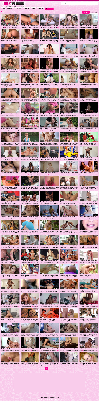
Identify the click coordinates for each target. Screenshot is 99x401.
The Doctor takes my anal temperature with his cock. (89, 55)
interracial (26, 174)
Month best (26, 8)
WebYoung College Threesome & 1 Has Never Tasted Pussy (89, 319)
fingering (76, 56)
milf (63, 56)
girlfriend (96, 144)
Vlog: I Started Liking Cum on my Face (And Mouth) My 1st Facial (69, 25)
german (34, 144)
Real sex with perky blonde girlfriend (49, 187)
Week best (18, 8)
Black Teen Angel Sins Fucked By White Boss (30, 172)
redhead (55, 291)
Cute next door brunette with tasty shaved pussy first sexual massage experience (49, 275)
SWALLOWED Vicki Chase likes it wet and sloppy (10, 334)
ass (9, 27)
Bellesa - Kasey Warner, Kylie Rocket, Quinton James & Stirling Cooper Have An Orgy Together (10, 246)
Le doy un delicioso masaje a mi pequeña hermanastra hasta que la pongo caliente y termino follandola (89, 290)
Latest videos (94, 12)
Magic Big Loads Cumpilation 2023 (9, 55)
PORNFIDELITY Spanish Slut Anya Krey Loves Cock (49, 260)
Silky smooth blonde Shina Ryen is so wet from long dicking (30, 334)
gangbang (30, 276)
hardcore (95, 27)
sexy (5, 291)
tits (14, 27)
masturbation (72, 350)
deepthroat (49, 247)
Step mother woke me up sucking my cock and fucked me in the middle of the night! (10, 99)
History (33, 8)
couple (66, 86)
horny (92, 144)
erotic (15, 130)
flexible (84, 262)
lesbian (22, 218)
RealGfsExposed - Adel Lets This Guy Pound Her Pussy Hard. (69, 334)
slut (75, 115)
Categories (40, 8)
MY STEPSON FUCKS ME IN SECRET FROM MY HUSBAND (49, 157)
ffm (77, 71)
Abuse (57, 397)
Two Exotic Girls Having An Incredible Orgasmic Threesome (30, 202)
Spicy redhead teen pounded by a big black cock (69, 363)
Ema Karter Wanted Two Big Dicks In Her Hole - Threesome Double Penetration (49, 363)
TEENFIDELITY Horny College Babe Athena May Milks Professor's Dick (89, 334)
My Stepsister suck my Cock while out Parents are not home (10, 128)
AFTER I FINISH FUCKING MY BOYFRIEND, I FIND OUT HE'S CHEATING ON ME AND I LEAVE (89, 128)
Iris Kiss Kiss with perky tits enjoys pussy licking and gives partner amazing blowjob (69, 319)
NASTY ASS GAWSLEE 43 (86, 157)
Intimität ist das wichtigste (27, 143)
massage (88, 262)
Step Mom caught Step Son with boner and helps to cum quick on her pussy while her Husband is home (49, 143)
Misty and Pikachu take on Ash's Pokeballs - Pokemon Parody (69, 157)
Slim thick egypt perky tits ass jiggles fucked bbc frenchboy (10, 172)
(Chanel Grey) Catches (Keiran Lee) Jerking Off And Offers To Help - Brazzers (49, 216)
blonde (16, 41)
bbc (9, 174)
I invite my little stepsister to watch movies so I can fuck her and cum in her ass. (10, 202)
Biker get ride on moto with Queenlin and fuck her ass (49, 84)
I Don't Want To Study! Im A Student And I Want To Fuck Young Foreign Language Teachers (30, 260)
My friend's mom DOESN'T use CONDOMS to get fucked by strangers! (49, 25)
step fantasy (36, 27)
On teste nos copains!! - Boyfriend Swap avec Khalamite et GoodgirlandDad (69, 260)
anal (61, 56)
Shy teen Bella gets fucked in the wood (69, 143)
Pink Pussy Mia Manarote (7, 348)
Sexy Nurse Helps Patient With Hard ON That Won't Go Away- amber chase (49, 113)
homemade (37, 365)
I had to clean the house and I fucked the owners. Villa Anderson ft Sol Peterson (69, 69)
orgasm (31, 86)
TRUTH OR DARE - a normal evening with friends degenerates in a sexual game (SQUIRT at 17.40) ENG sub (49, 40)
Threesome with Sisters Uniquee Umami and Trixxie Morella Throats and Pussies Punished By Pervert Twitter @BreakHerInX (49, 348)
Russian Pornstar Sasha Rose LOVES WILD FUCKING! (49, 304)
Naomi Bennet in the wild (86, 275)
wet (27, 100)
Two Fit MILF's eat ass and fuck (67, 290)
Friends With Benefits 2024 (86, 99)
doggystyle (49, 56)
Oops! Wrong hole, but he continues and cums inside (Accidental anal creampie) (10, 260)
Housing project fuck (85, 246)
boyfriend (53, 130)
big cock (93, 56)
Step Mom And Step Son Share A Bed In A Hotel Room (89, 25)
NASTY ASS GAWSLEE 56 (66, 231)
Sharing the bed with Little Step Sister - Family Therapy (10, 40)
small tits (93, 41)
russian (55, 174)
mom (41, 27)
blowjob (44, 56)
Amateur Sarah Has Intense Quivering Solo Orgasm (69, 348)
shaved (52, 232)
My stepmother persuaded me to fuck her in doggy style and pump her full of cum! (89, 84)
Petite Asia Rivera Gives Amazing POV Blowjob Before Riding (89, 348)
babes (38, 203)
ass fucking (48, 130)
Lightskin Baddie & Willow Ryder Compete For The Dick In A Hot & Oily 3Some (30, 128)
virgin (30, 71)
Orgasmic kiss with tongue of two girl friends (69, 187)
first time (54, 276)
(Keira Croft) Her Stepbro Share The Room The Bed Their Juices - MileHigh (69, 304)
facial (81, 144)
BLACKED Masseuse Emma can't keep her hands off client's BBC (10, 84)
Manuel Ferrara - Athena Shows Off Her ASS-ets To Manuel (69, 275)
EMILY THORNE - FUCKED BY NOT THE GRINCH (89, 143)
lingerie (83, 203)
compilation (14, 56)
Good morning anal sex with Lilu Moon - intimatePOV (69, 246)
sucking (3, 100)
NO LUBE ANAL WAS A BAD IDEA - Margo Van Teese (30, 84)
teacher (69, 218)
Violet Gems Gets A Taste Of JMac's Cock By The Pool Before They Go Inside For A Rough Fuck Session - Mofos (69, 128)
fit (94, 159)
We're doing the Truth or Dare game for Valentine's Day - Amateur (49, 319)
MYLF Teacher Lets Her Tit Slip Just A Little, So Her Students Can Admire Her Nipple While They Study (69, 216)
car (21, 188)
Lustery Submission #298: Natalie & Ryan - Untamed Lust (30, 363)
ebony (91, 159)
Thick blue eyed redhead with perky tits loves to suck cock (89, 363)
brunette (32, 41)
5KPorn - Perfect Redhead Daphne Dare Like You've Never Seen (49, 290)
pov (31, 27)
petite (15, 115)
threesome (51, 41)
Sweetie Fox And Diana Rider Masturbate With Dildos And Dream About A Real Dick (30, 157)
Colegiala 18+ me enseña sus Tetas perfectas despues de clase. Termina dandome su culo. (30, 55)
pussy (29, 100)
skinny (50, 350)
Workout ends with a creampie (8, 304)
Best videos (10, 8)
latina (15, 203)
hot (63, 86)
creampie (17, 27)
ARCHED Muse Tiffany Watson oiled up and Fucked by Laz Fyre (89, 260)
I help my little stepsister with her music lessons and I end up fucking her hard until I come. (49, 99)
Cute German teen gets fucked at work (49, 334)
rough (95, 188)
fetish (26, 27)
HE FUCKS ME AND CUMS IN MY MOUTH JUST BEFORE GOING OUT (89, 69)
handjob (67, 56)
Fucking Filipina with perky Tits (87, 172)
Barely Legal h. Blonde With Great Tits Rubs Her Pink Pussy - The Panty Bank (30, 348)
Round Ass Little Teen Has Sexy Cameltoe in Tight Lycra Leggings (30, 231)
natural (15, 174)
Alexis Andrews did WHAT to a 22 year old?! (69, 40)
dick (12, 27)
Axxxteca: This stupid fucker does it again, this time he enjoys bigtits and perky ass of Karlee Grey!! (10, 216)
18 (21, 56)
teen (66, 41)
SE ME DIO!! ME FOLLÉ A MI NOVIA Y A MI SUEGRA (10, 25)
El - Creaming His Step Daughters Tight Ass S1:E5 (89, 187)
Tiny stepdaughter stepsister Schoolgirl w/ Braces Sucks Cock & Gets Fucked (89, 231)
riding (9, 276)
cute (38, 276)
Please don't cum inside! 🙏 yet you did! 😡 (10, 113)
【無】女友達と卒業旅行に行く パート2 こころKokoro (30, 40)
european (89, 115)
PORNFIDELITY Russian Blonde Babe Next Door (49, 172)
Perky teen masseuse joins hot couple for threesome (69, 84)
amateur (23, 27)
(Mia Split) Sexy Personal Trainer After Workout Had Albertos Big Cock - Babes (69, 99)
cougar (19, 100)
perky (22, 100)
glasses (27, 144)
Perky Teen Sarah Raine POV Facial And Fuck (10, 275)
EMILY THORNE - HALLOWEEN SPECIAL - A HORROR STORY (69, 172)
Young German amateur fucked (9, 187)
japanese (39, 41)
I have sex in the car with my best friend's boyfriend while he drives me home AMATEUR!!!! (30, 187)
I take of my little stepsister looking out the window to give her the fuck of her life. (30, 246)
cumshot (62, 41)
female (27, 86)
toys (90, 56)
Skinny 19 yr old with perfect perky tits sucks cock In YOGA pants (10, 157)
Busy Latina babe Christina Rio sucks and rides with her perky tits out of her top (10, 363)
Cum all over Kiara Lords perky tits (29, 319)
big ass (2, 27)
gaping (28, 232)
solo (31, 144)
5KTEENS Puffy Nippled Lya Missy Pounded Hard (89, 216)
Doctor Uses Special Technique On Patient (69, 55)
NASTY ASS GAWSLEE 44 (86, 304)
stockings (82, 247)
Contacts (52, 397)
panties (29, 350)
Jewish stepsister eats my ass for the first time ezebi (49, 69)
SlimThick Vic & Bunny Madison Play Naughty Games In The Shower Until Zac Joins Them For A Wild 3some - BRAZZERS (49, 246)
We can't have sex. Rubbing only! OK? (30, 25)
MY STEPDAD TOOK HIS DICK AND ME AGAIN (10, 143)
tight (41, 130)
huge (78, 41)
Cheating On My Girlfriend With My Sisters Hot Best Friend (10, 69)
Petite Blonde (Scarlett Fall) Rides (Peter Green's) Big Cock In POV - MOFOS (49, 231)
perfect (3, 159)
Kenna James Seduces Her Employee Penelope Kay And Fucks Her (30, 216)
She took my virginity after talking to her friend (30, 69)
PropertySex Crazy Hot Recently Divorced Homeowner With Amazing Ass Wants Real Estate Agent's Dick (10, 231)
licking (68, 41)
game (41, 41)
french (66, 262)
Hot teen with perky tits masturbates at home (69, 202)
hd (29, 27)
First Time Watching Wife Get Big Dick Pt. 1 (49, 202)
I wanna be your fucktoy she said (88, 40)
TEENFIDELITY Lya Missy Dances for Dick (89, 113)
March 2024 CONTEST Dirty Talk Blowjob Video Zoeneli (30, 113)
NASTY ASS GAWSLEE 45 (7, 290)
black (12, 174)
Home (3, 8)
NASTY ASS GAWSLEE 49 (27, 290)
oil (80, 262)
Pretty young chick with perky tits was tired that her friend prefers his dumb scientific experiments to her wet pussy (30, 99)
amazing (74, 320)
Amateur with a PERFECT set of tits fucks (49, 55)
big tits (6, 27)
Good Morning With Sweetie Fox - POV (30, 304)
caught (42, 144)
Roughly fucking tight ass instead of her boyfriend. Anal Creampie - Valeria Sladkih (49, 128)
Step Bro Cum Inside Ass (7, 319)
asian (88, 174)
